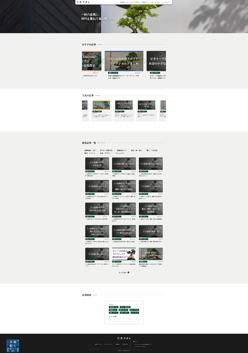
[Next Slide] (144, 61)
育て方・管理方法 (135, 2)
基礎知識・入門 (124, 2)
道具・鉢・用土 (155, 2)
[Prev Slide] (104, 61)
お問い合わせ (125, 344)
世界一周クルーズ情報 (140, 346)
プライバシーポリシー (108, 344)
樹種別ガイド (145, 2)
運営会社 (118, 344)
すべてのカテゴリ (166, 2)
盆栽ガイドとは (98, 344)
